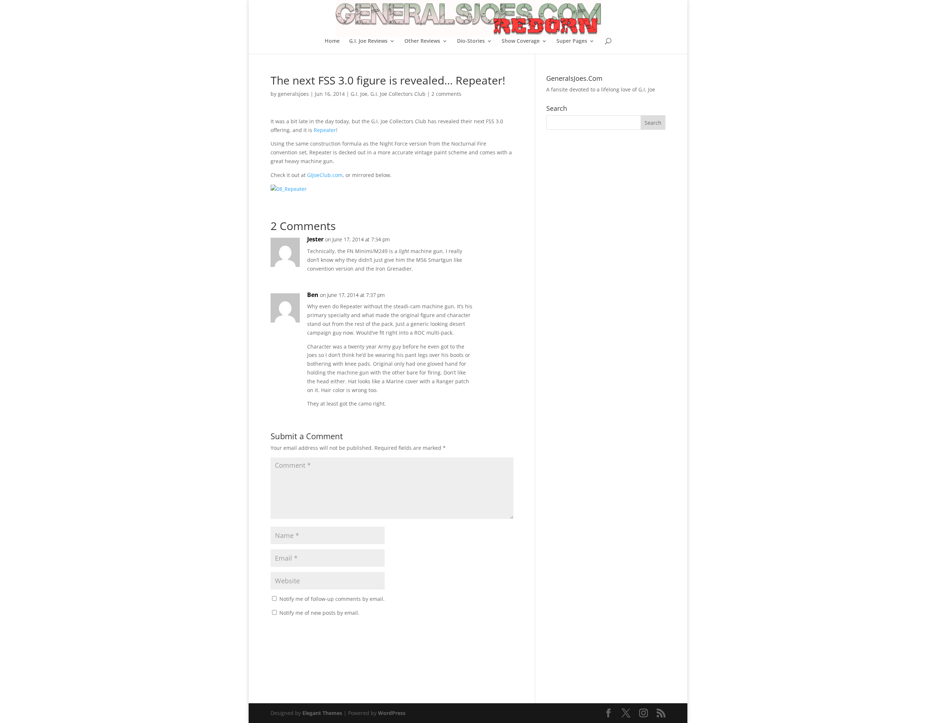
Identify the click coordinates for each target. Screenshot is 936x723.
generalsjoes (293, 93)
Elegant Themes (322, 712)
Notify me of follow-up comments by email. (332, 598)
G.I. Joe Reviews (368, 41)
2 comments (446, 93)
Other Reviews (422, 41)
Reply (496, 247)
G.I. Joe (359, 93)
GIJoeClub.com (325, 175)
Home (332, 41)
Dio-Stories (471, 41)
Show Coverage (521, 41)
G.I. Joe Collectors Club (398, 93)
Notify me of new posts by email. (319, 612)
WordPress (391, 712)
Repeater (325, 130)
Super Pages (571, 41)
